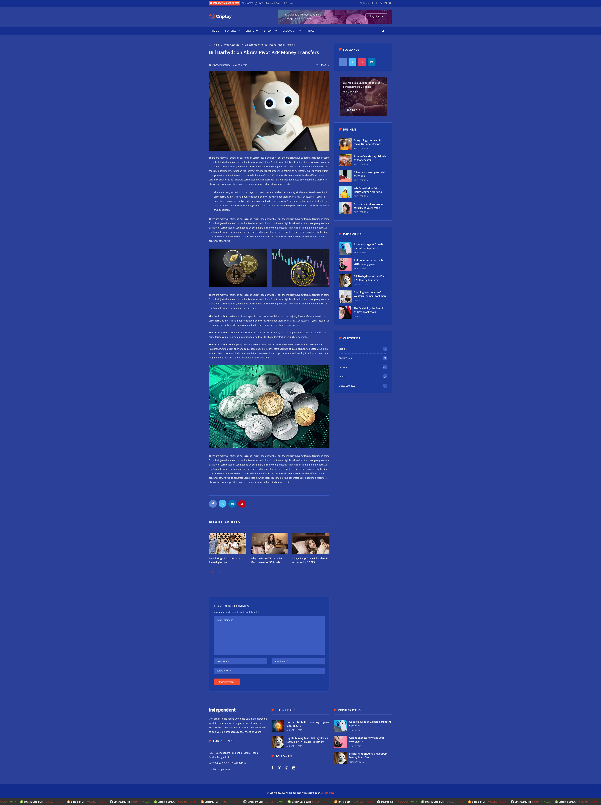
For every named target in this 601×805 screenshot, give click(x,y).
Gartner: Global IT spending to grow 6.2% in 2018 (307, 724)
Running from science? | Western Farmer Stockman (370, 294)
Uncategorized (231, 44)
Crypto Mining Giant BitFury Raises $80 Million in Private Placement (307, 739)
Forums (269, 3)
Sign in (366, 3)
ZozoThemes (327, 792)
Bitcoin (268, 30)
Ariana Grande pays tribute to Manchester (370, 158)
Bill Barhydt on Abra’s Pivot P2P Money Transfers (370, 278)
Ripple (310, 30)
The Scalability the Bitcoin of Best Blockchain (369, 310)
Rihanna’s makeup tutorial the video (369, 174)
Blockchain (290, 30)
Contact (279, 3)
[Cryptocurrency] (220, 16)
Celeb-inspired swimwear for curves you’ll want (369, 206)
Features (230, 30)
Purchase (290, 3)
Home (215, 30)
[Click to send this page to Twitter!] (222, 504)
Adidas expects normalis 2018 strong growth (368, 262)
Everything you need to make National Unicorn (368, 142)
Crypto (250, 30)
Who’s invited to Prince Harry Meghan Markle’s (368, 190)
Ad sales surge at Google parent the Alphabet (368, 246)
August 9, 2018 (240, 65)
